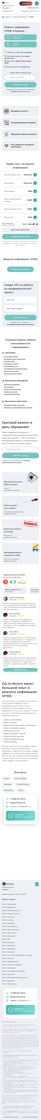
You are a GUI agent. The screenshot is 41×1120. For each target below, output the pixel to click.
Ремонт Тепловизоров (9, 984)
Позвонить (26, 3)
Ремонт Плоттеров (8, 952)
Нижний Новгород (23, 784)
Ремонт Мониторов (8, 942)
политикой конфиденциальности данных (20, 324)
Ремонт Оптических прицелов (12, 965)
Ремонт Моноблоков (8, 968)
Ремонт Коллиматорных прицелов (13, 971)
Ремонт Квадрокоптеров (10, 961)
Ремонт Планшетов (8, 945)
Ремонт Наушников (8, 974)
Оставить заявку (20, 455)
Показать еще (20, 670)
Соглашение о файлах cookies (30, 1116)
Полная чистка (9, 217)
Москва (6, 778)
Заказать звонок (20, 317)
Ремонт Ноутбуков (8, 917)
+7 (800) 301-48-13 (32, 8)
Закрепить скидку (20, 84)
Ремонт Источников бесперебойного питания (17, 955)
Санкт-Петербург (20, 778)
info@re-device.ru (17, 803)
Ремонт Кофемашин (8, 907)
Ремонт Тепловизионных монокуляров (15, 977)
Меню (37, 884)
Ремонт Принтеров (8, 923)
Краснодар (7, 784)
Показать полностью (20, 236)
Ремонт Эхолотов (8, 958)
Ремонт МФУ (6, 939)
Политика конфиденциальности (11, 1116)
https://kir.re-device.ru (12, 1110)
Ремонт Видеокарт (8, 981)
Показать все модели (20, 269)
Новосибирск (8, 790)
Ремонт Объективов (8, 936)
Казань (21, 790)
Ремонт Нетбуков (7, 920)
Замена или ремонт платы (13, 209)
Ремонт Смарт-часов (9, 933)
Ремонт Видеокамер (9, 949)
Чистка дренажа (9, 191)
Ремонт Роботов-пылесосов (11, 910)
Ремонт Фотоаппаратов (10, 926)
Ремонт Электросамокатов (11, 913)
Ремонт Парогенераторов (10, 929)
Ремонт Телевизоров (9, 904)
